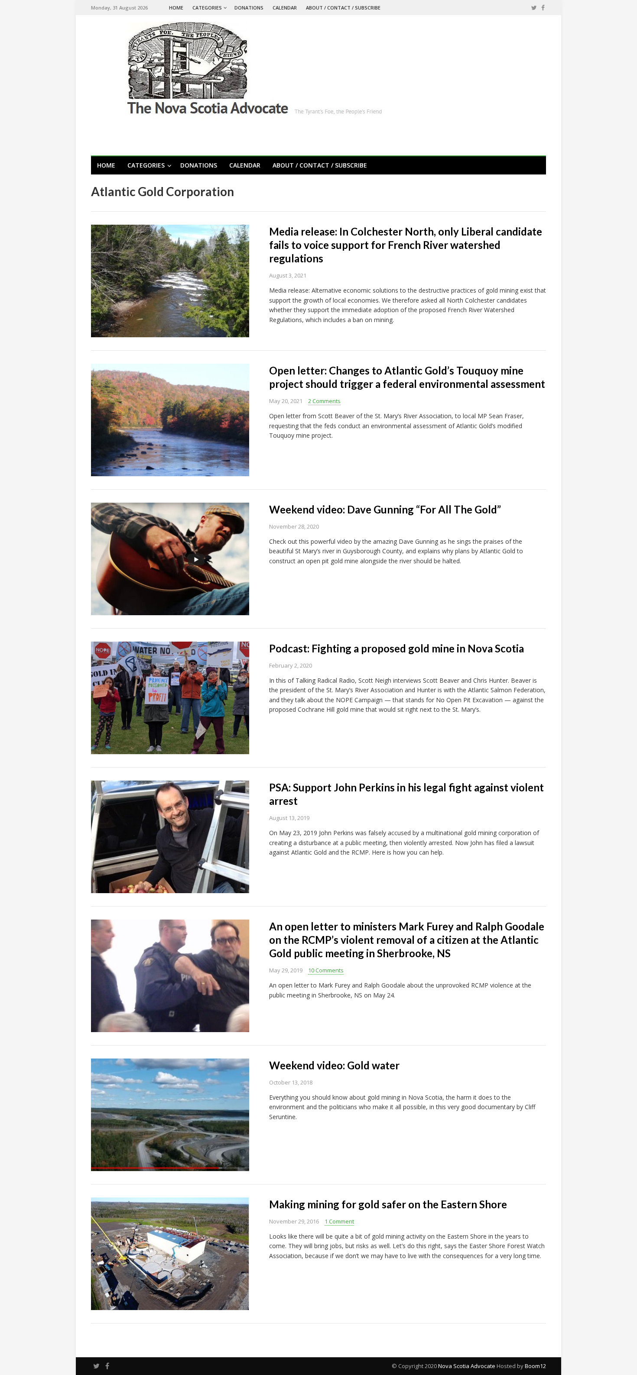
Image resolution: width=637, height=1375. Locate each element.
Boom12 (535, 1366)
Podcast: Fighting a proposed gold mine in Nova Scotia (396, 648)
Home (176, 7)
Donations (248, 7)
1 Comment (339, 1221)
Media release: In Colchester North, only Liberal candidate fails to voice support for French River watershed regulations (405, 245)
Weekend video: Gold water (334, 1065)
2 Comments (324, 401)
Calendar (285, 7)
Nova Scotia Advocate (466, 1366)
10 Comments (326, 970)
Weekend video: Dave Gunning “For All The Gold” (385, 509)
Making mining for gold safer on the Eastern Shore (388, 1204)
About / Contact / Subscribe (343, 7)
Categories (207, 7)
